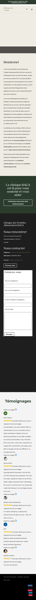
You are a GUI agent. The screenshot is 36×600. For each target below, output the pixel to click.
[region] (18, 30)
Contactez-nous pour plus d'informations (18, 202)
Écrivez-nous (10, 265)
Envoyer (9, 334)
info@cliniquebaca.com (16, 260)
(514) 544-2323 (15, 252)
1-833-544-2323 (25, 252)
